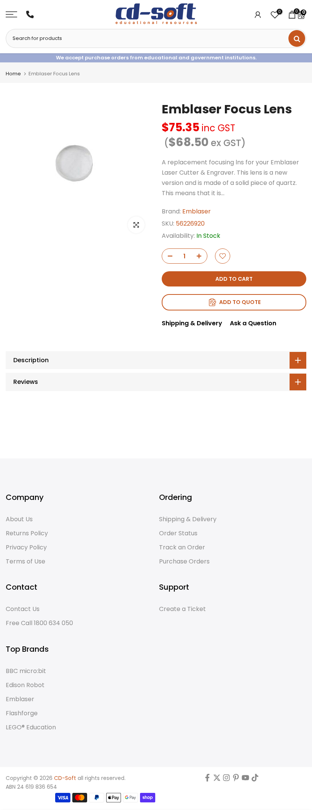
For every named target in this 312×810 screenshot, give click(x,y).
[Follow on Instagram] (226, 779)
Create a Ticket (182, 609)
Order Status (178, 533)
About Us (19, 519)
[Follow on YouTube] (245, 779)
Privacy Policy (26, 547)
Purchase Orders (184, 561)
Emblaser (196, 211)
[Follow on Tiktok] (255, 779)
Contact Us (23, 609)
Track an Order (182, 547)
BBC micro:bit (26, 671)
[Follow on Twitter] (217, 779)
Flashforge (22, 713)
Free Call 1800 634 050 (39, 623)
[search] (296, 38)
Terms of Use (25, 561)
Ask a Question (253, 323)
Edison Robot (25, 685)
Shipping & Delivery (192, 323)
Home (13, 73)
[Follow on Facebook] (207, 779)
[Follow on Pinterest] (236, 779)
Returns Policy (27, 533)
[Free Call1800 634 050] (30, 14)
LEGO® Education (31, 727)
